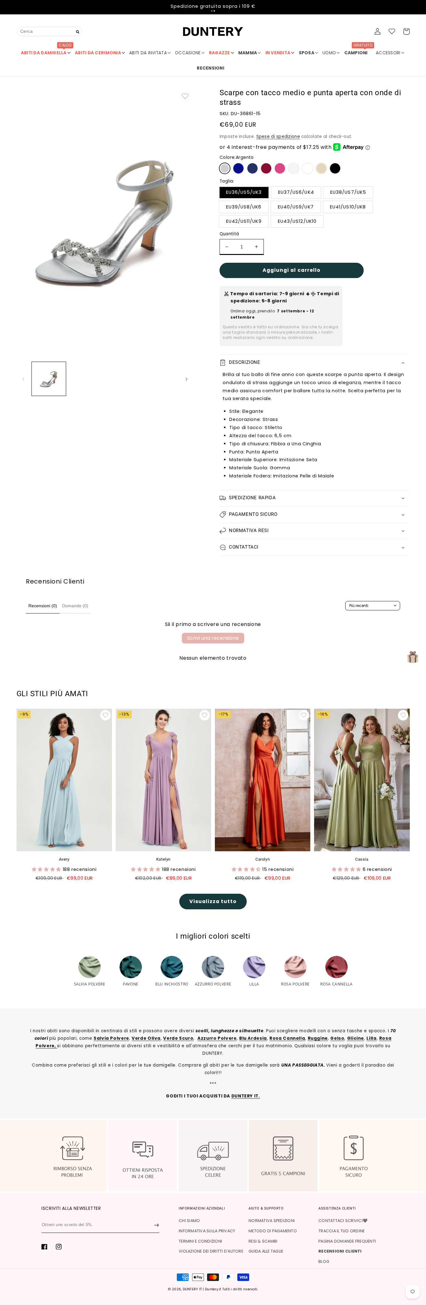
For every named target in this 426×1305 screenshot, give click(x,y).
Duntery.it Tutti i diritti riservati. (231, 1289)
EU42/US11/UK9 (244, 221)
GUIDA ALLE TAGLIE (266, 1251)
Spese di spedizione (278, 136)
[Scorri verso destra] (186, 379)
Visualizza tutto (213, 901)
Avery (64, 859)
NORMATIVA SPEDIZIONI (272, 1220)
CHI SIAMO (189, 1220)
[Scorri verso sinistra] (23, 379)
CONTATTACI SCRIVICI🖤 (343, 1220)
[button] (211, 11)
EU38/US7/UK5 (348, 192)
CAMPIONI (358, 50)
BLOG (323, 1261)
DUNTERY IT (192, 1289)
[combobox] (49, 31)
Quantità (229, 234)
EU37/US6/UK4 (296, 192)
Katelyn (163, 859)
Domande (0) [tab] (75, 605)
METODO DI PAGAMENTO (273, 1231)
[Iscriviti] (156, 1225)
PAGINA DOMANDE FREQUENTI (347, 1241)
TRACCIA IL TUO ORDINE (341, 1231)
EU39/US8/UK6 (244, 207)
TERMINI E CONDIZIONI (200, 1241)
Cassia (362, 859)
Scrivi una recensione (213, 638)
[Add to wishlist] (185, 96)
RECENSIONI (210, 68)
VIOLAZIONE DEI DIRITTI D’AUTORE (211, 1251)
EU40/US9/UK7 (296, 207)
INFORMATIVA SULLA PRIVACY (207, 1231)
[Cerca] (78, 32)
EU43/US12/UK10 (297, 221)
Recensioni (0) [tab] (42, 605)
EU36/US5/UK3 (244, 192)
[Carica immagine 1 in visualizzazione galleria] (49, 379)
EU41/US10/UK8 (348, 207)
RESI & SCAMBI (263, 1241)
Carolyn (262, 859)
